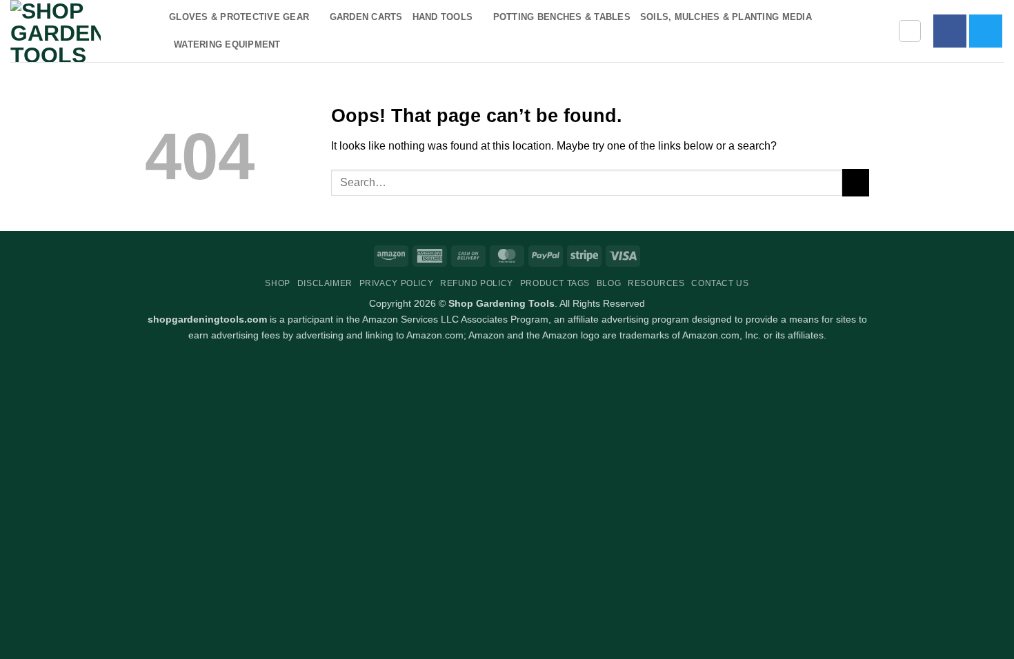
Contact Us (719, 283)
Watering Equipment (227, 44)
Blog (609, 283)
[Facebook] (949, 31)
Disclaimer (324, 283)
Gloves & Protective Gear (239, 17)
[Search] (910, 31)
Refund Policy (476, 283)
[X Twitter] (985, 31)
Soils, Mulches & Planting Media (726, 17)
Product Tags (555, 283)
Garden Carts (366, 17)
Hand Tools (442, 17)
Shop (277, 283)
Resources (656, 283)
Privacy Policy (396, 283)
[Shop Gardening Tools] (79, 31)
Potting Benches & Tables (561, 17)
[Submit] (855, 182)
